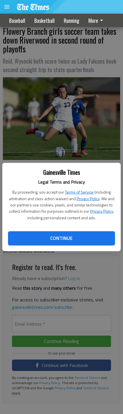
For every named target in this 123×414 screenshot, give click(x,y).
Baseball (17, 20)
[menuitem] (97, 20)
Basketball (44, 20)
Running (71, 20)
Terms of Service (79, 192)
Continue (61, 238)
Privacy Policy (88, 199)
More (93, 20)
